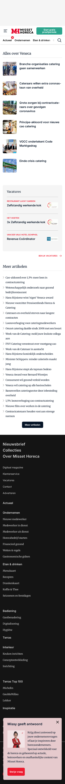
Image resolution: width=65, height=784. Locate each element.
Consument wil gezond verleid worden (27, 380)
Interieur (8, 647)
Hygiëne (7, 629)
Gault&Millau (11, 694)
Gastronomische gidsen (16, 556)
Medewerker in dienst (15, 525)
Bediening (9, 611)
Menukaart (9, 570)
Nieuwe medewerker (15, 519)
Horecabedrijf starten (15, 537)
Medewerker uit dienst (16, 531)
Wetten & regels (11, 550)
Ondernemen (11, 512)
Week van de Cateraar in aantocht (25, 349)
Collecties (12, 450)
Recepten (8, 577)
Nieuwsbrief (14, 444)
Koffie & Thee (10, 589)
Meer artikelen (32, 424)
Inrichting (9, 666)
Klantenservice (11, 473)
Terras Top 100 (13, 681)
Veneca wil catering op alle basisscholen (28, 385)
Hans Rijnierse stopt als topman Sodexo (28, 369)
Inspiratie (9, 708)
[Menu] (5, 30)
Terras (7, 637)
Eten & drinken (12, 564)
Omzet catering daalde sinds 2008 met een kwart (33, 328)
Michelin (8, 688)
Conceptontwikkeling (15, 660)
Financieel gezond (13, 544)
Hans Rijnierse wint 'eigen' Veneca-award (29, 297)
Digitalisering (11, 623)
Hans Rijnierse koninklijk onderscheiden (29, 353)
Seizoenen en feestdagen (17, 595)
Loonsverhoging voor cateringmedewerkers (31, 323)
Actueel (8, 503)
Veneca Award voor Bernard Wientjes (27, 374)
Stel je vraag (16, 771)
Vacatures (8, 480)
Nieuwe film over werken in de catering (28, 406)
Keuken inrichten (13, 653)
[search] (59, 40)
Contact (7, 486)
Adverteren (9, 493)
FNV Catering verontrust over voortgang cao (31, 343)
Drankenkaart (11, 583)
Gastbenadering (12, 617)
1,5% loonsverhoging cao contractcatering (30, 400)
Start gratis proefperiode (49, 30)
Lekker (7, 700)
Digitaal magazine (13, 467)
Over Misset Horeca (21, 456)
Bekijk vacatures (48, 256)
